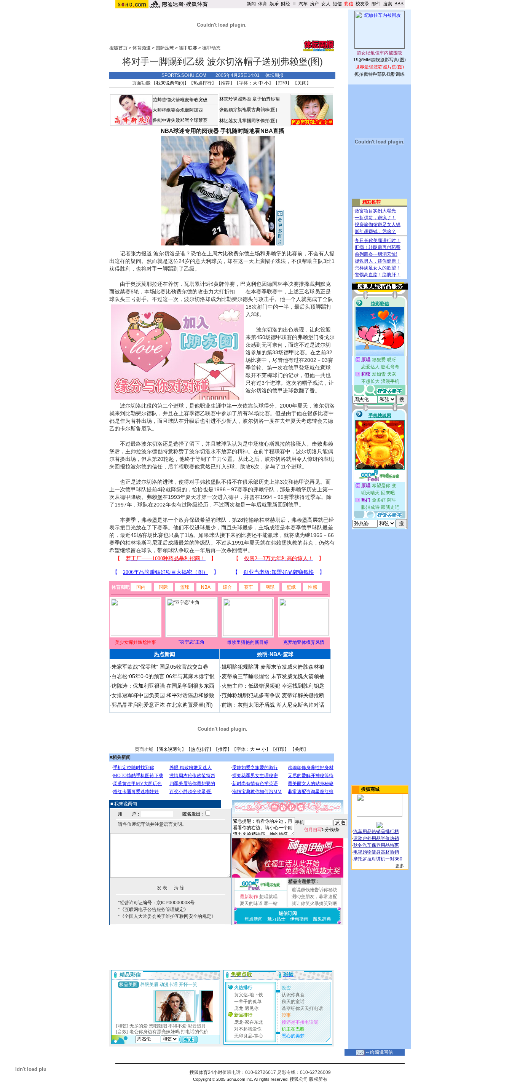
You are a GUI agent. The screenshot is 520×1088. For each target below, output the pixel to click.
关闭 (301, 83)
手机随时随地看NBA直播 (252, 130)
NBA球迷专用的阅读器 (190, 130)
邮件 (376, 3)
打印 (282, 83)
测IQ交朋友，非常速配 (314, 896)
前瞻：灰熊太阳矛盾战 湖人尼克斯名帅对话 (273, 705)
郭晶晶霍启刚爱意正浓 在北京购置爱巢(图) (162, 705)
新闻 (251, 3)
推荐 (225, 83)
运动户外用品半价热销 (376, 838)
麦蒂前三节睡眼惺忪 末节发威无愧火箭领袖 (273, 676)
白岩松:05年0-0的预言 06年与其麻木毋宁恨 (163, 676)
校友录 (362, 3)
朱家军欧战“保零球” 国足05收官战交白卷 (160, 667)
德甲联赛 (188, 48)
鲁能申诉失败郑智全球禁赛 (180, 120)
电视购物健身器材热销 (376, 852)
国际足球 (165, 48)
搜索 (387, 3)
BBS (399, 3)
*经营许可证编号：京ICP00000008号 (156, 902)
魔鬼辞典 (322, 919)
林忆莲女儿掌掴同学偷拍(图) (248, 120)
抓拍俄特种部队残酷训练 (379, 74)
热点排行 (202, 83)
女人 (325, 3)
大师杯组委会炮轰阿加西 (178, 110)
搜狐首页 (118, 48)
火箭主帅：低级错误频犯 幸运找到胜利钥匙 (273, 686)
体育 (262, 3)
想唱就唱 (268, 896)
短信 (337, 3)
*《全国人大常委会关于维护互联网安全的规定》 (167, 916)
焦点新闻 (253, 919)
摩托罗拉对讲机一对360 (377, 859)
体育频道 (141, 48)
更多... (401, 865)
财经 (285, 3)
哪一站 (271, 903)
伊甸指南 (299, 919)
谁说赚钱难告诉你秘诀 (314, 889)
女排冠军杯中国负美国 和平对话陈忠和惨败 (163, 695)
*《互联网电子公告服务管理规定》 (153, 909)
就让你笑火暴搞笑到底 (314, 903)
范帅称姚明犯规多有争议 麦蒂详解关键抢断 (273, 695)
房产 (314, 3)
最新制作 (249, 896)
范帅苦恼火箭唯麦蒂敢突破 (180, 99)
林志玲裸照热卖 (235, 99)
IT (294, 3)
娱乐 (274, 3)
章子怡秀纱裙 (266, 99)
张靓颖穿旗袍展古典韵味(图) (248, 109)
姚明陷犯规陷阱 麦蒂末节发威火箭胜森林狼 (273, 667)
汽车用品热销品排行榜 (376, 831)
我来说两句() (170, 83)
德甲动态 (211, 48)
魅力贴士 (276, 919)
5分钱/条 (322, 829)
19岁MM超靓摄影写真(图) (379, 59)
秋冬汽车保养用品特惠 (376, 845)
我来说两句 (170, 749)
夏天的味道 (251, 903)
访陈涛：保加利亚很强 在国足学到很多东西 (163, 686)
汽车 (303, 3)
